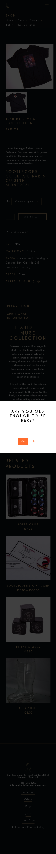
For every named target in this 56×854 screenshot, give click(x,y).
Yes (23, 441)
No (33, 441)
